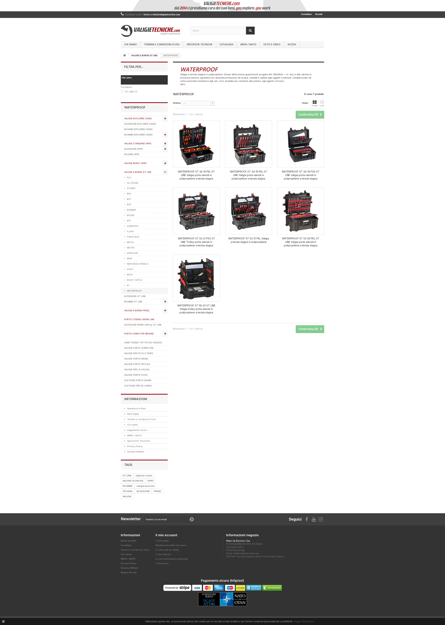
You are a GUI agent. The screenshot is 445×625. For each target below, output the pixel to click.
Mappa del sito (129, 572)
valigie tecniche (145, 486)
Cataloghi (226, 44)
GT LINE (131, 91)
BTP (128, 220)
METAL (130, 242)
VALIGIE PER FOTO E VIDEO (138, 353)
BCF (128, 199)
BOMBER (131, 210)
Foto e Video (272, 44)
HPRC (150, 480)
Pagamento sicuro (137, 430)
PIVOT (130, 269)
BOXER (130, 215)
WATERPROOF (134, 291)
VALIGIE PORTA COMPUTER (138, 348)
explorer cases (144, 475)
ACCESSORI (143, 491)
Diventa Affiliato (135, 451)
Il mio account (166, 535)
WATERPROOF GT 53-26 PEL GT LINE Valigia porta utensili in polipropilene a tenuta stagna (300, 242)
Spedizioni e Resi (136, 408)
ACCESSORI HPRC (133, 149)
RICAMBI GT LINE (133, 301)
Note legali (133, 413)
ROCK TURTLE (134, 280)
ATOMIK (130, 188)
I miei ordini (162, 541)
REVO (129, 274)
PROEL (157, 491)
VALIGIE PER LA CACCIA (136, 369)
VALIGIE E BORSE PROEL (137, 310)
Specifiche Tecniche (199, 44)
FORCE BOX (132, 237)
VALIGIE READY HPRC (135, 163)
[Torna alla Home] (124, 55)
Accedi (318, 14)
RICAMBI (127, 486)
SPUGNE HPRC (132, 154)
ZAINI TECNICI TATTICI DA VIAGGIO (143, 342)
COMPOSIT (132, 226)
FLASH (130, 231)
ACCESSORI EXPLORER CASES (140, 124)
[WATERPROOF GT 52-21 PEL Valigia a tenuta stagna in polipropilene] (248, 211)
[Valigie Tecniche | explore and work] (153, 31)
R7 (128, 285)
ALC (128, 177)
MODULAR (132, 253)
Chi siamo (130, 44)
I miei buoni (162, 563)
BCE (128, 193)
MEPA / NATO (248, 44)
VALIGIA (127, 496)
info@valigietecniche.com (246, 553)
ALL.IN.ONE (132, 183)
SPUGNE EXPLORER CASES (138, 129)
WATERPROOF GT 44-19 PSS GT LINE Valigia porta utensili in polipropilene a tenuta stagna (300, 175)
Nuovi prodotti (128, 541)
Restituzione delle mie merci (171, 545)
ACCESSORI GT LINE (135, 296)
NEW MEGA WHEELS (137, 264)
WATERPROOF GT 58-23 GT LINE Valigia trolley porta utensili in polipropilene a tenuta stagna (196, 309)
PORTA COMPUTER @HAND (139, 333)
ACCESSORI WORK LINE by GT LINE (142, 324)
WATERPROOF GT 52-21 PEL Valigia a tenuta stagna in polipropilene (248, 240)
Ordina (177, 102)
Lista (322, 105)
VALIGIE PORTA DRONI (136, 358)
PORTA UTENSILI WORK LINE (139, 319)
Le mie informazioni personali (172, 559)
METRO (130, 247)
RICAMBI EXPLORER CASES (138, 134)
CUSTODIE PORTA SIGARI (137, 380)
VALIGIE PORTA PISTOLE (137, 364)
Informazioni (135, 399)
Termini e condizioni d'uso (162, 44)
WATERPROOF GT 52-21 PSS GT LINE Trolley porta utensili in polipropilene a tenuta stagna (196, 242)
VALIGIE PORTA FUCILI (136, 375)
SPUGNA (127, 491)
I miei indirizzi (163, 554)
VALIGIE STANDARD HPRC (138, 143)
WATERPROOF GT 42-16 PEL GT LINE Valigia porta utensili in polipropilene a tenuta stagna (196, 175)
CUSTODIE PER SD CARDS (138, 385)
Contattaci (306, 14)
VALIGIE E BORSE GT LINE (137, 172)
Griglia (315, 105)
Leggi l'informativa (304, 621)
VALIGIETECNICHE (133, 480)
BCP (128, 204)
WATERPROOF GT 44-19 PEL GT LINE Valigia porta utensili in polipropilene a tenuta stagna (248, 175)
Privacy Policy (134, 446)
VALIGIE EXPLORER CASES (138, 118)
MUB (129, 258)
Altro (182, 84)
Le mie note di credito (167, 550)
